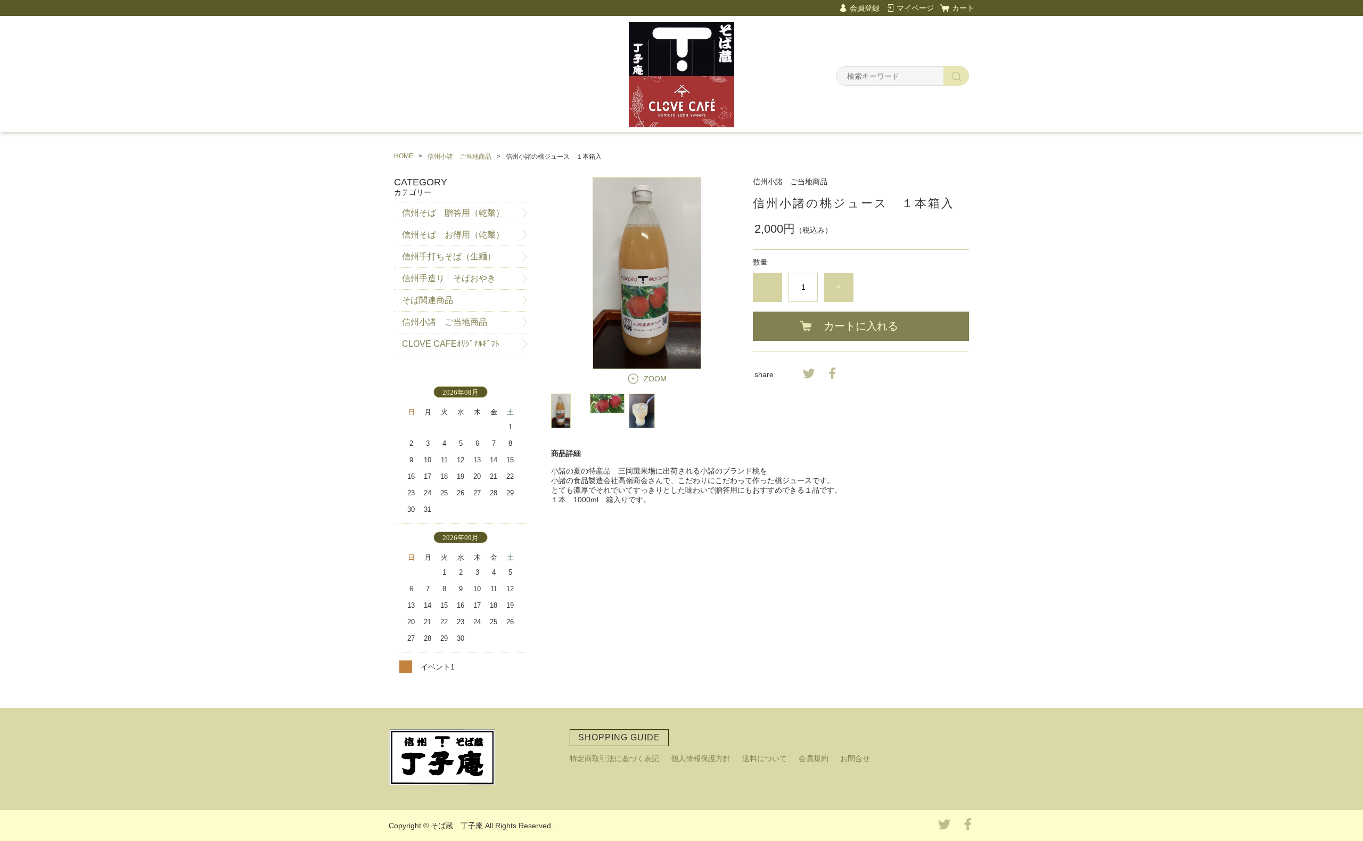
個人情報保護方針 (700, 758)
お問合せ (855, 758)
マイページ (915, 8)
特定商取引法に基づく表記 (614, 758)
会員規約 (813, 758)
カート (963, 8)
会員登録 (865, 8)
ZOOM (655, 378)
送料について (764, 758)
